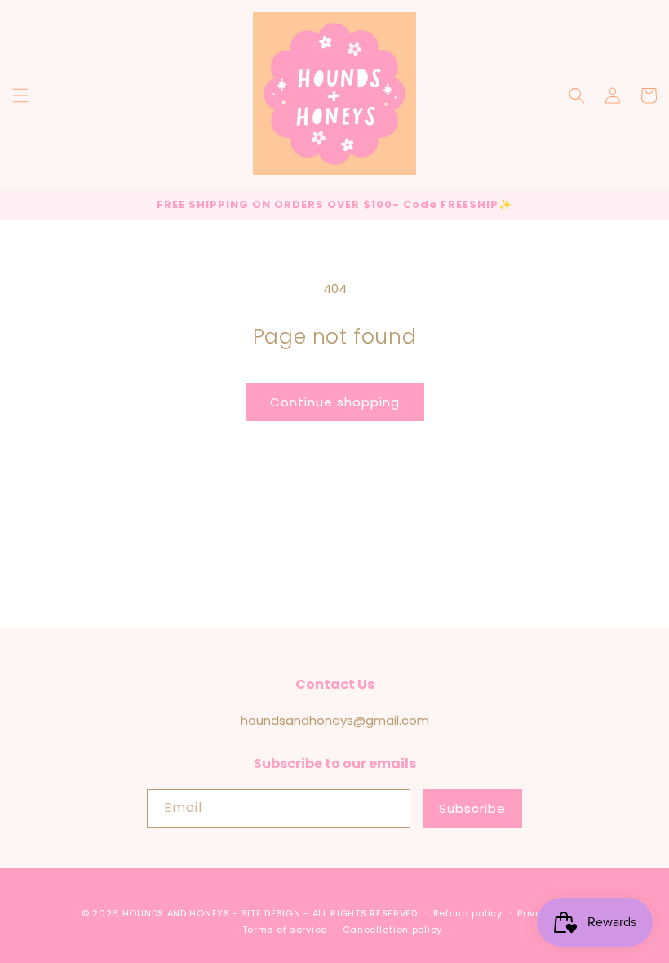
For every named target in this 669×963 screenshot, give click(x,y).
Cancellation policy (392, 929)
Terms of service (284, 929)
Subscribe (472, 808)
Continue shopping (335, 401)
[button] (20, 95)
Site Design (271, 913)
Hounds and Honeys (176, 913)
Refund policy (468, 913)
